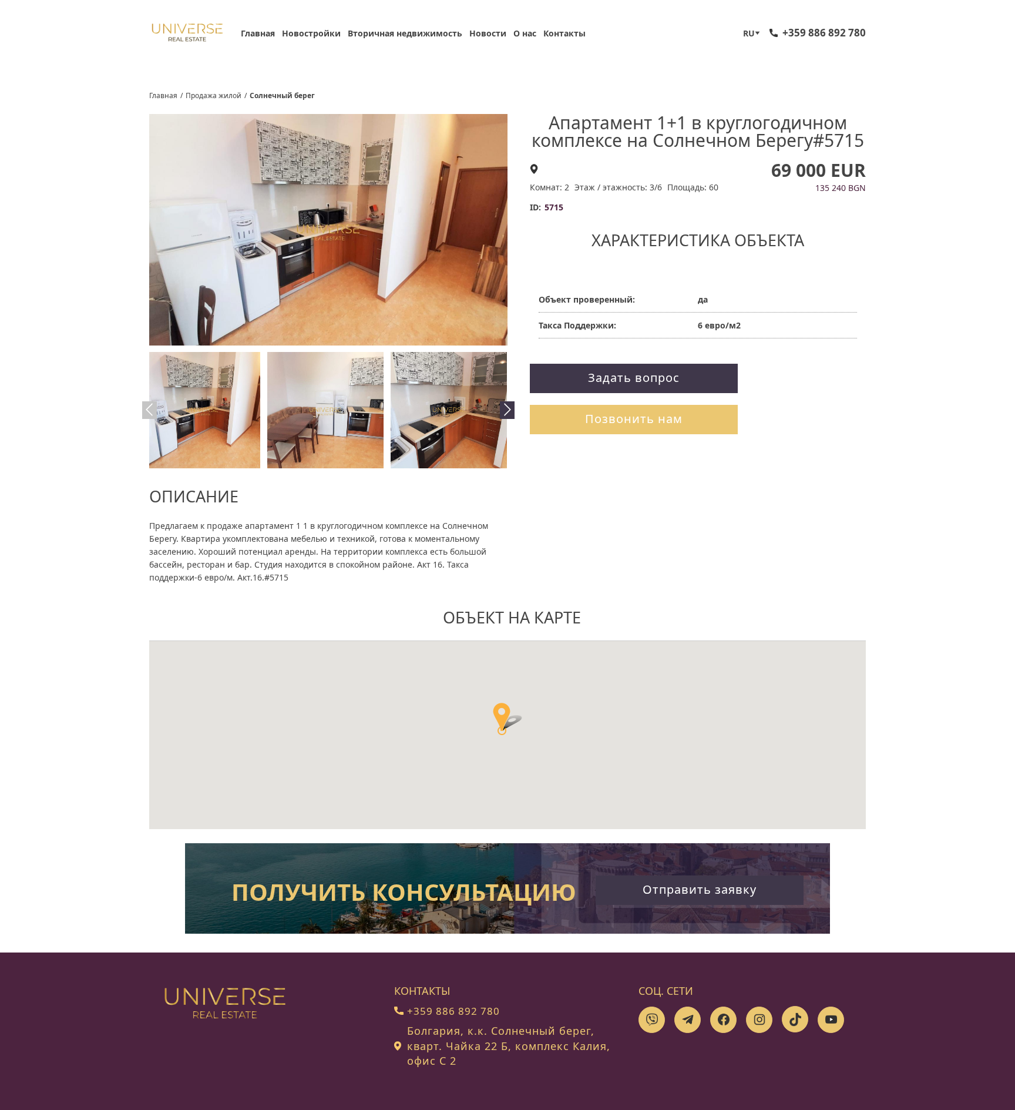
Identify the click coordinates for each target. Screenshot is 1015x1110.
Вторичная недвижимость (405, 33)
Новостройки (311, 33)
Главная (258, 33)
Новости (487, 33)
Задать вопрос (634, 377)
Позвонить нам (634, 419)
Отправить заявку (700, 889)
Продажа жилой (213, 95)
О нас (524, 33)
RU (749, 33)
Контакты (564, 33)
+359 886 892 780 (824, 33)
